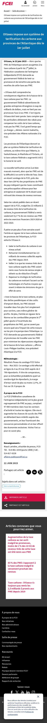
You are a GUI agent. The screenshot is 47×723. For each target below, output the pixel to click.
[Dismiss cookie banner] (38, 697)
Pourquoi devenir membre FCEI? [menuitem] (15, 671)
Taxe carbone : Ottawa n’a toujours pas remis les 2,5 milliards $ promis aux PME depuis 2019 (21, 587)
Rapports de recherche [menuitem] (11, 681)
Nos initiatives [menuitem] (8, 621)
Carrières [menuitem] (5, 628)
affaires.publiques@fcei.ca (15, 456)
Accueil (7, 11)
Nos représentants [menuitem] (9, 646)
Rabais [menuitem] (4, 667)
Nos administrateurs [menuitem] (10, 624)
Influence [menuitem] (6, 660)
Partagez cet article (19, 505)
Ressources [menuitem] (6, 664)
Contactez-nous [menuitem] (8, 631)
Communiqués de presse (11, 486)
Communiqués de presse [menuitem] (12, 642)
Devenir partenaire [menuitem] (9, 674)
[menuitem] (25, 4)
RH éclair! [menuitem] (6, 657)
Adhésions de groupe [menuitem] (10, 677)
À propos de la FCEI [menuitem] (10, 617)
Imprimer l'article (18, 497)
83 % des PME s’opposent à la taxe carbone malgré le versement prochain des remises (22, 567)
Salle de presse (18, 11)
